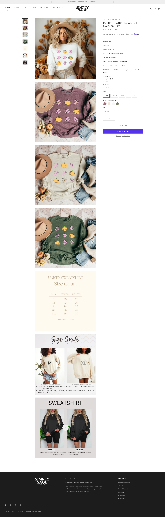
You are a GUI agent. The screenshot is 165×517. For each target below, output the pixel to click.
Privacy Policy (122, 498)
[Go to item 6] (25, 55)
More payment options (123, 136)
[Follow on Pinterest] (15, 505)
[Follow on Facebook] (5, 505)
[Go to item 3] (25, 35)
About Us (121, 486)
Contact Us (121, 495)
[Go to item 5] (25, 48)
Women (7, 7)
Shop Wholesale (123, 489)
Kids (34, 7)
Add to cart (123, 125)
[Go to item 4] (25, 41)
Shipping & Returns (124, 483)
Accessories (58, 7)
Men (27, 7)
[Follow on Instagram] (10, 505)
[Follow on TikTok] (20, 505)
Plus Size (17, 7)
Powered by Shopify (33, 511)
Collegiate (44, 7)
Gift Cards (121, 492)
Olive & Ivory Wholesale (113, 19)
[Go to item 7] (25, 62)
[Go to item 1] (25, 21)
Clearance (9, 10)
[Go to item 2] (25, 28)
